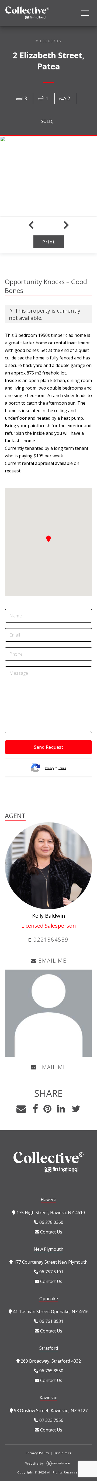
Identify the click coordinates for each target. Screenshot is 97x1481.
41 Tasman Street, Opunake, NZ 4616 (50, 1311)
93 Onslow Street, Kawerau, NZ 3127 (50, 1410)
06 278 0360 (50, 1222)
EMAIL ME (52, 960)
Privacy (49, 768)
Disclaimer (63, 1453)
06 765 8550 (50, 1371)
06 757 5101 (50, 1272)
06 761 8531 (50, 1321)
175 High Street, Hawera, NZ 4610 (50, 1212)
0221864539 (50, 939)
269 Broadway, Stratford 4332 (50, 1361)
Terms (62, 768)
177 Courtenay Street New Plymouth (50, 1262)
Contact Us (50, 1232)
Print (48, 242)
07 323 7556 (50, 1420)
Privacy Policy (37, 1453)
